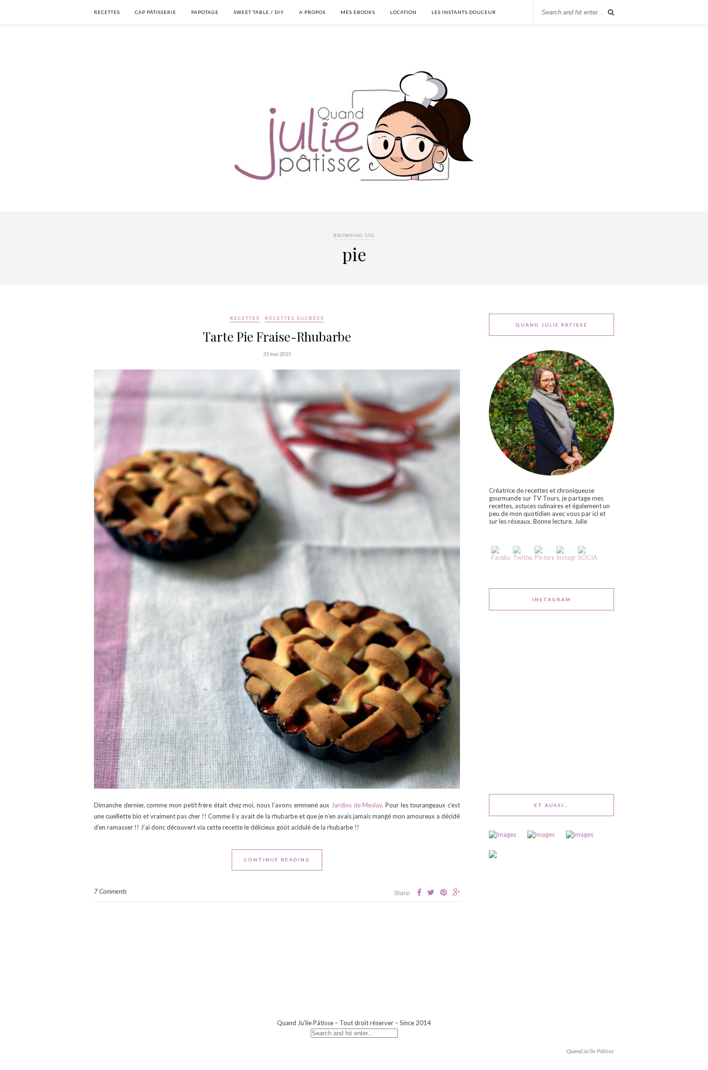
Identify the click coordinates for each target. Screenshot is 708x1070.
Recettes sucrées (294, 318)
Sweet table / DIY (259, 12)
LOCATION (403, 12)
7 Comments (110, 891)
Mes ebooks (358, 12)
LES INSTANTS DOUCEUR (464, 12)
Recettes (107, 12)
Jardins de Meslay (356, 805)
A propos (312, 12)
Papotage (205, 12)
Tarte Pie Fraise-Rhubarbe (277, 336)
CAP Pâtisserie (155, 12)
